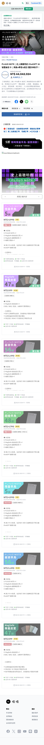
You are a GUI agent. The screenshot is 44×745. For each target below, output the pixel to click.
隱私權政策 (10, 720)
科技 (12, 57)
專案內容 (5, 108)
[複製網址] (31, 101)
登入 (27, 3)
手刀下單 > (7, 25)
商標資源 (35, 716)
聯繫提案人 (7, 101)
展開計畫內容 (22, 197)
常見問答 (28, 108)
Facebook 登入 (36, 3)
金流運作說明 (10, 723)
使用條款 (9, 716)
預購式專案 (5, 57)
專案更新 (16, 108)
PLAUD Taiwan (12, 60)
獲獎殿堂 (35, 720)
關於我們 (35, 713)
